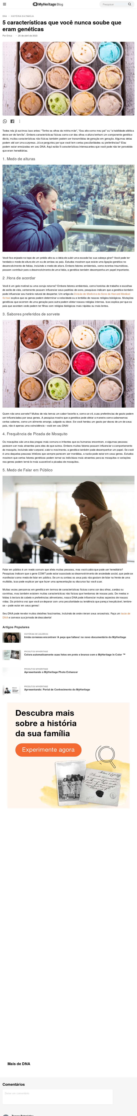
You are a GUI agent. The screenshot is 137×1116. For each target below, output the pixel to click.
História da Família (22, 16)
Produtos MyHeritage (36, 651)
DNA (5, 16)
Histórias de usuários (36, 634)
